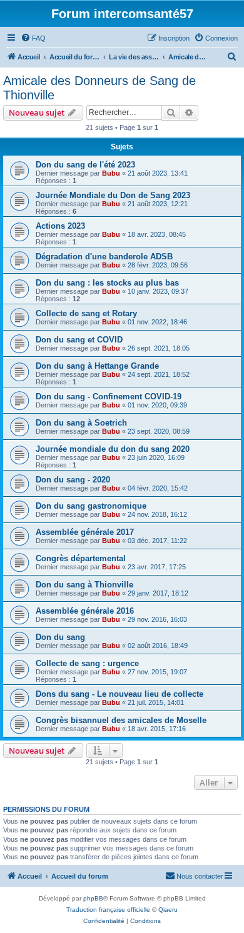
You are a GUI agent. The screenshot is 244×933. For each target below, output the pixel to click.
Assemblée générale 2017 (85, 532)
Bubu (111, 173)
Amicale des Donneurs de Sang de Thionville (99, 88)
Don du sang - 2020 (73, 479)
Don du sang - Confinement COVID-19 (108, 396)
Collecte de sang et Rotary (86, 313)
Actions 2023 (60, 226)
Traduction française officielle (108, 909)
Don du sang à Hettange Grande (97, 366)
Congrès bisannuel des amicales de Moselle (121, 720)
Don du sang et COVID (79, 339)
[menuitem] (33, 38)
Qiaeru (168, 909)
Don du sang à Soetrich (81, 422)
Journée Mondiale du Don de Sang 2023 (113, 195)
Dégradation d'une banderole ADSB (104, 256)
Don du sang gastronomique (91, 506)
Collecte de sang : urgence (87, 663)
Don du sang (60, 637)
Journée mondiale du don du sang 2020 (113, 449)
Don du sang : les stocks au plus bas (107, 282)
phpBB (93, 898)
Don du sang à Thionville (84, 584)
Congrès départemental (81, 558)
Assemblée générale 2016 (85, 611)
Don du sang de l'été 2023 (85, 164)
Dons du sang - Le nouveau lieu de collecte (119, 694)
